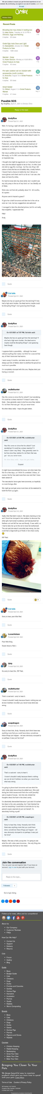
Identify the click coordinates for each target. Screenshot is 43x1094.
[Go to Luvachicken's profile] (4, 635)
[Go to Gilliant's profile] (38, 88)
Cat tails (28, 332)
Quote (10, 284)
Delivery (10, 946)
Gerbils (9, 988)
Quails (9, 1001)
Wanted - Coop (8, 57)
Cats (8, 976)
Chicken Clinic (27, 103)
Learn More (19, 1078)
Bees (8, 971)
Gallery (9, 960)
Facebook (13, 918)
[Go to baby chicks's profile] (38, 31)
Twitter (8, 918)
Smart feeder (7, 87)
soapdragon (29, 817)
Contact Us (11, 941)
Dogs (9, 981)
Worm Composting (14, 1006)
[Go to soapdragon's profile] (4, 724)
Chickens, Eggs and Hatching (13, 34)
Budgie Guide (12, 973)
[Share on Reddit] (10, 901)
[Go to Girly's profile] (4, 665)
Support (10, 943)
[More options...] (38, 119)
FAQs (9, 932)
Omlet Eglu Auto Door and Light (15, 43)
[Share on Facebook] (6, 901)
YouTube (18, 918)
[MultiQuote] (3, 284)
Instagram (4, 918)
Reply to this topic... (13, 877)
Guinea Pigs (11, 991)
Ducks (9, 983)
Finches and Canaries (15, 986)
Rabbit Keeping (12, 1049)
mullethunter (30, 437)
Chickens (10, 978)
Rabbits (9, 1004)
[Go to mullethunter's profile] (4, 390)
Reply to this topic (21, 110)
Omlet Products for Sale (11, 62)
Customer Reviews (14, 930)
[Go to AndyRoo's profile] (4, 119)
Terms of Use (7, 1082)
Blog (8, 962)
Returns (10, 948)
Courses (5, 1042)
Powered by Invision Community (21, 1093)
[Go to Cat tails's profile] (4, 294)
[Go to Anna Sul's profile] (38, 72)
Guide (4, 967)
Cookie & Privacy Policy (22, 1082)
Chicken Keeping (13, 1046)
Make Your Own (13, 1056)
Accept (21, 6)
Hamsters (10, 993)
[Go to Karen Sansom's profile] (38, 58)
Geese (9, 1027)
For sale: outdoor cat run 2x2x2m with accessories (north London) (17, 71)
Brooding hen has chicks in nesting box (17, 30)
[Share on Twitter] (3, 901)
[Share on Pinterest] (18, 901)
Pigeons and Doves (14, 1035)
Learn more (39, 4)
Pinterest (23, 918)
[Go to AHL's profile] (38, 45)
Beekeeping (11, 1051)
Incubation (10, 996)
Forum (9, 957)
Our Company (12, 927)
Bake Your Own (12, 1059)
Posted (15, 121)
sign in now (12, 867)
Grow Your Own (13, 1054)
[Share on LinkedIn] (14, 901)
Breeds (4, 1011)
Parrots (9, 999)
